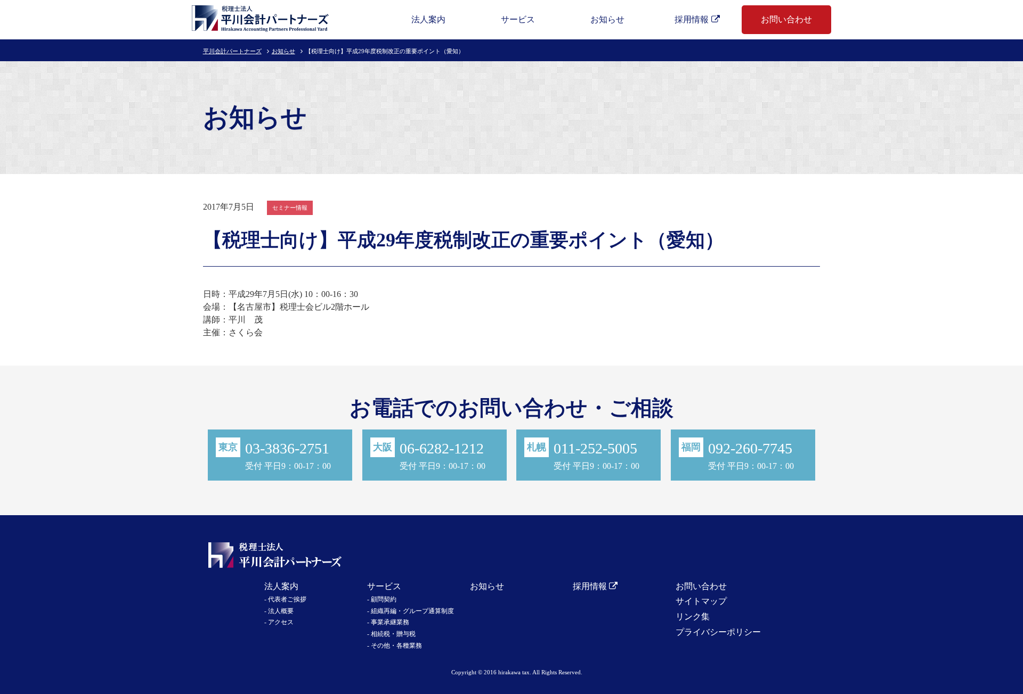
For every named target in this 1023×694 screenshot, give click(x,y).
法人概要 (281, 611)
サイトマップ (701, 601)
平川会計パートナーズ (232, 51)
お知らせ (607, 19)
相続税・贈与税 (393, 634)
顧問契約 (383, 599)
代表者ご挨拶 (287, 599)
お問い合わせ (786, 19)
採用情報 (692, 19)
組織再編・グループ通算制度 (412, 611)
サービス (518, 19)
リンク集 (693, 616)
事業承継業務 (390, 622)
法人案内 (428, 19)
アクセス (281, 622)
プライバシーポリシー (718, 632)
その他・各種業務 (396, 645)
